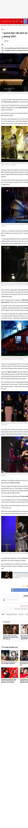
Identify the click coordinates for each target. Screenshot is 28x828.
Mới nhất (5, 25)
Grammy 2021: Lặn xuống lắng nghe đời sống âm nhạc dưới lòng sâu (10, 637)
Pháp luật (24, 25)
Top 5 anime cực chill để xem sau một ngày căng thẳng (9, 662)
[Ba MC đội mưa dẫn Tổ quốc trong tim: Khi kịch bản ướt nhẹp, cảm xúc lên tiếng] (9, 672)
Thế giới (20, 25)
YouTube (9, 21)
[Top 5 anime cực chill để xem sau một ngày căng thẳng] (9, 655)
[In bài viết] (2, 53)
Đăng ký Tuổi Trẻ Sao (25, 21)
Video (13, 25)
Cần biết (14, 21)
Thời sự (16, 25)
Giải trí (2, 29)
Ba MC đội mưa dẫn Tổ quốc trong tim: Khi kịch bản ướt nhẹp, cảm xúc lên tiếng (8, 681)
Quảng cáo (17, 21)
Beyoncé (21, 614)
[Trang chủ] (1, 25)
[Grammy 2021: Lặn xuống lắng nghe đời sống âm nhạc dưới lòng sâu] (11, 629)
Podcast (4, 21)
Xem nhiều (9, 25)
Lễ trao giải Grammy (11, 614)
